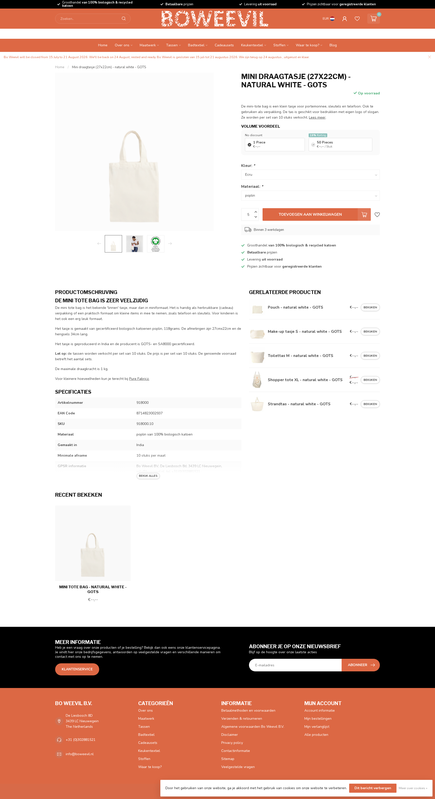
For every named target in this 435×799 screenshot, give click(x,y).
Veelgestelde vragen (238, 767)
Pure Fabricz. (139, 378)
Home (102, 45)
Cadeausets (224, 45)
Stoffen (279, 45)
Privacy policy (232, 742)
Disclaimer (229, 734)
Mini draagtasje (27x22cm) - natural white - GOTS (109, 67)
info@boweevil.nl (80, 754)
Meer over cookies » (413, 788)
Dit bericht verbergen (372, 788)
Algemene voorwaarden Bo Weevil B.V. (252, 726)
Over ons (122, 45)
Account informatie (319, 710)
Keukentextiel (252, 45)
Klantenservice (77, 669)
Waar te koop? (307, 45)
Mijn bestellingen (318, 718)
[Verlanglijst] (357, 19)
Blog (333, 45)
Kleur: (248, 165)
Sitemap (227, 758)
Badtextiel (196, 45)
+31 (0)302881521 (80, 739)
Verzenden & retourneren (241, 718)
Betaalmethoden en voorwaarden (248, 710)
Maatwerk (148, 45)
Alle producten (316, 734)
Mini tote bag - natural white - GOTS (93, 589)
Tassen (172, 45)
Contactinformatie (235, 750)
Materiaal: (252, 186)
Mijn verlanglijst (316, 726)
